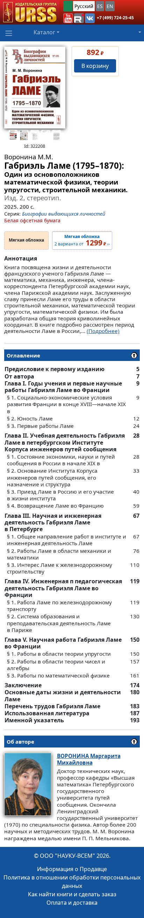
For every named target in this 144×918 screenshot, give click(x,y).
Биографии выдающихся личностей (63, 213)
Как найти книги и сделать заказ (72, 894)
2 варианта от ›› (82, 240)
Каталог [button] (44, 32)
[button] (68, 18)
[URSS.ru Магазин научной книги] (29, 12)
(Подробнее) (103, 330)
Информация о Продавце (72, 869)
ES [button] (100, 6)
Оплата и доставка (72, 902)
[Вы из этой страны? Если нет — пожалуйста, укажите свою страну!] (67, 6)
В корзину (95, 66)
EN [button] (110, 6)
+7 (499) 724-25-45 (115, 18)
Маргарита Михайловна (89, 759)
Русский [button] (83, 6)
